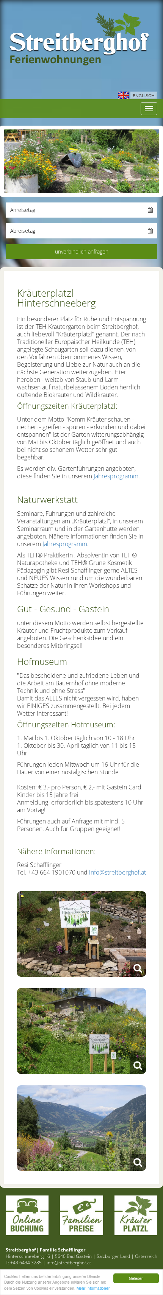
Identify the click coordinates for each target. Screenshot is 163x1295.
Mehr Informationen (94, 1288)
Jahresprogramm (116, 476)
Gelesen (136, 1278)
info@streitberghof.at (117, 872)
